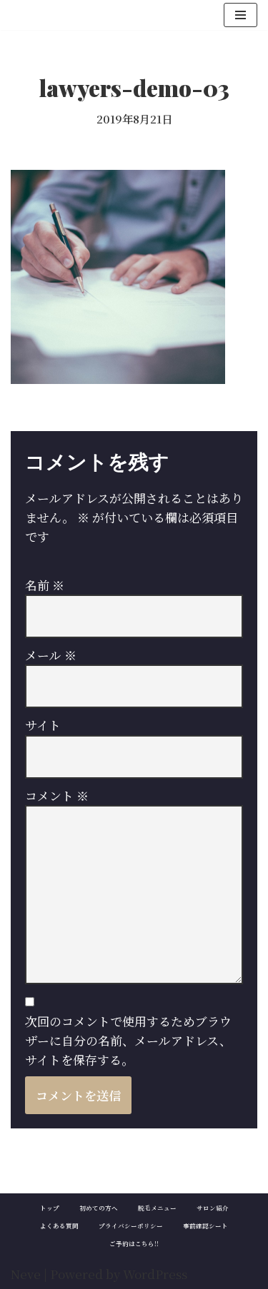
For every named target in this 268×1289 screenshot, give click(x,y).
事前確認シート (205, 1225)
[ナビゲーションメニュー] (240, 15)
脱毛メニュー (157, 1207)
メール (50, 655)
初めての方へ (98, 1207)
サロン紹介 (213, 1207)
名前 (44, 585)
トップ (49, 1207)
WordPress (155, 1274)
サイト (43, 725)
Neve (26, 1274)
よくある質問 (59, 1225)
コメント (57, 795)
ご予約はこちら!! (134, 1243)
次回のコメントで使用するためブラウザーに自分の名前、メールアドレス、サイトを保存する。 (128, 1040)
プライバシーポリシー (131, 1225)
